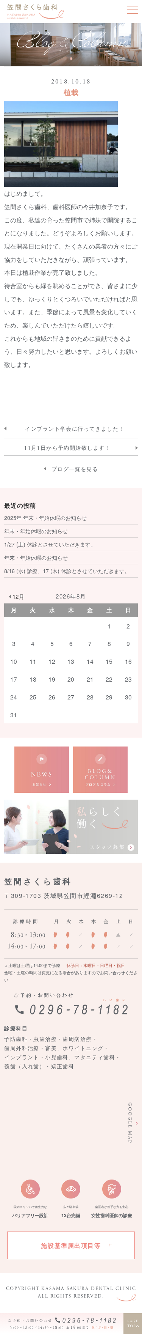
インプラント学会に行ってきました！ (74, 428)
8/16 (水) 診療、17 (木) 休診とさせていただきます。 (67, 571)
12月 (18, 596)
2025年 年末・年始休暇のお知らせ (45, 517)
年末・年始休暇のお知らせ (36, 531)
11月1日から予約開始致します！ (67, 447)
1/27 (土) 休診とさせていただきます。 (50, 544)
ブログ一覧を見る (74, 468)
